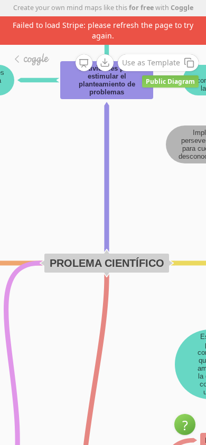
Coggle (182, 7)
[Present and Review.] (84, 63)
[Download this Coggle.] (105, 62)
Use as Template (151, 62)
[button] (184, 424)
